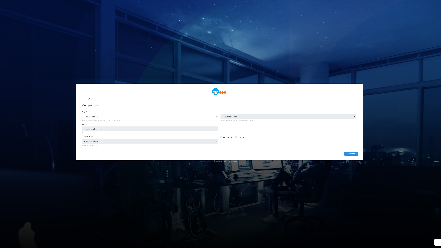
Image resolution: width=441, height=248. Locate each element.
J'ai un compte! (85, 99)
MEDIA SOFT (218, 161)
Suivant (350, 153)
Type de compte (88, 136)
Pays (84, 112)
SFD (222, 112)
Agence (85, 124)
